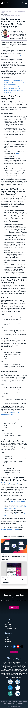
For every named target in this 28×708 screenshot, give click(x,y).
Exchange (19, 55)
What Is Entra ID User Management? (13, 80)
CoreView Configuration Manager (10, 483)
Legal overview (20, 703)
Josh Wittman (15, 30)
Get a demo (8, 624)
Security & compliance (14, 704)
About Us (7, 635)
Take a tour (8, 626)
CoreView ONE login (10, 628)
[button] (26, 2)
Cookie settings (14, 651)
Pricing (7, 622)
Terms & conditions (13, 701)
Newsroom (8, 641)
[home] (5, 3)
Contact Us (8, 637)
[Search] (22, 3)
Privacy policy (4, 701)
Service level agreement (9, 703)
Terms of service (22, 701)
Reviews (7, 639)
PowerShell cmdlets (17, 338)
